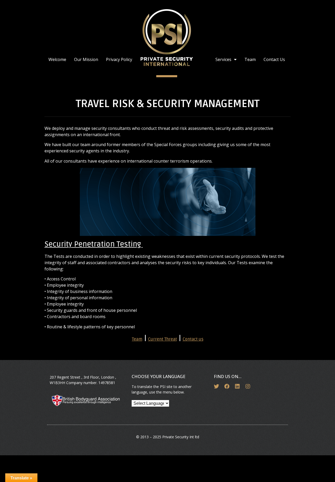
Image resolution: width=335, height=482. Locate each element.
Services (223, 59)
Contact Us (274, 59)
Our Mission (86, 59)
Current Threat (162, 339)
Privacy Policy (119, 59)
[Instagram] (247, 386)
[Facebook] (227, 386)
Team (250, 59)
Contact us (193, 339)
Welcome (57, 59)
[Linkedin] (237, 386)
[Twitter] (216, 386)
